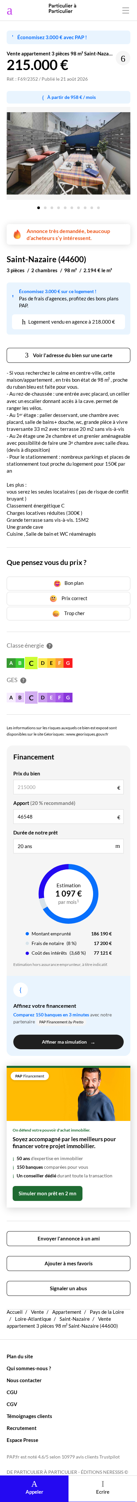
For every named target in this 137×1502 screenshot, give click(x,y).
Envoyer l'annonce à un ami (69, 1238)
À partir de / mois (71, 97)
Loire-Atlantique (33, 1319)
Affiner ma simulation (68, 1042)
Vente (37, 1312)
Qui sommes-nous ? (29, 1368)
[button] (38, 205)
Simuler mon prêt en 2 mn (47, 1193)
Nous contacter (24, 1380)
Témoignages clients (29, 1416)
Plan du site (20, 1356)
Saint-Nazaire (75, 1319)
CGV (12, 1404)
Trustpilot (109, 1457)
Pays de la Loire (107, 1312)
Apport (44, 803)
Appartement (66, 1312)
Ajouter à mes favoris (69, 1263)
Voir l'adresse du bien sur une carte (72, 355)
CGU (12, 1392)
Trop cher (74, 613)
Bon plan (74, 583)
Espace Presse (22, 1440)
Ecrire (102, 1492)
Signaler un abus (68, 1288)
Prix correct (74, 598)
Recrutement (22, 1428)
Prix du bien (26, 773)
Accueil (15, 1312)
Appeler (34, 1492)
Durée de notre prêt (35, 832)
